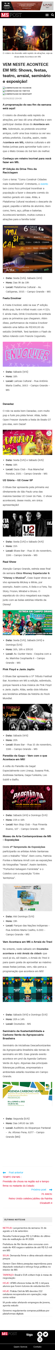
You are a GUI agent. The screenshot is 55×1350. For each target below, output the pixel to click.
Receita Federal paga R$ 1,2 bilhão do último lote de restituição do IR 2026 (26, 1238)
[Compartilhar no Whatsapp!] (17, 94)
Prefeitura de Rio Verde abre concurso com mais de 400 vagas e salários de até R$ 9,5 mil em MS (27, 1247)
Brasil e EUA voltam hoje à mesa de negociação (27, 1276)
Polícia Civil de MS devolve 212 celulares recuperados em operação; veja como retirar (25, 1294)
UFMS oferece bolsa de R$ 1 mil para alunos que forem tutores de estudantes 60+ (26, 1285)
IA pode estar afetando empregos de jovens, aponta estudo (26, 1304)
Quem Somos (20, 1346)
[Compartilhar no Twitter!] (16, 91)
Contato (37, 1346)
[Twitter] (45, 1334)
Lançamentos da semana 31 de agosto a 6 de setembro (24, 1229)
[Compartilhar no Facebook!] (17, 88)
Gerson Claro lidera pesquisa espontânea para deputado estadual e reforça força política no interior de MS (27, 1266)
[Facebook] (39, 1334)
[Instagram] (39, 1339)
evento (44, 184)
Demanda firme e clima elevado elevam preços (27, 1257)
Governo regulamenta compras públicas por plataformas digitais (26, 1312)
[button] (47, 14)
